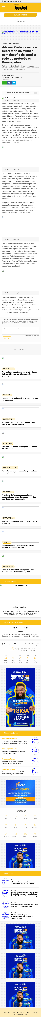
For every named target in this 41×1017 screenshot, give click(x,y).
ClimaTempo (36, 645)
